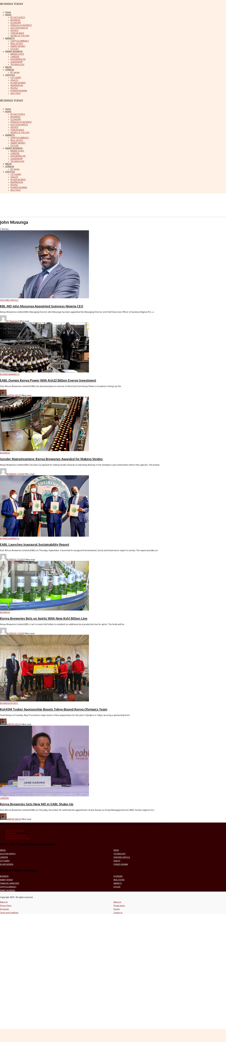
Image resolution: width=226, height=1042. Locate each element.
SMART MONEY (6, 880)
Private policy (119, 905)
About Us (4, 902)
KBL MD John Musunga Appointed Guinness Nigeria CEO (41, 306)
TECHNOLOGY (120, 854)
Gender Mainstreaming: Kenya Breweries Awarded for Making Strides (51, 459)
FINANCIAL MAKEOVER (9, 883)
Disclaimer (4, 909)
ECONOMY (118, 876)
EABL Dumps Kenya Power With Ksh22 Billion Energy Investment (48, 380)
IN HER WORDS (6, 864)
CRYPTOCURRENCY (8, 887)
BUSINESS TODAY (15, 474)
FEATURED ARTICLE (122, 857)
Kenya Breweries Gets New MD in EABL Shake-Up (36, 804)
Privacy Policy (6, 905)
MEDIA (3, 850)
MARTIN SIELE (13, 395)
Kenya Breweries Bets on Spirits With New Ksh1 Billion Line (43, 618)
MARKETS (118, 883)
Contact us (118, 912)
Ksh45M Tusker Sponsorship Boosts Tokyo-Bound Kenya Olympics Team (53, 709)
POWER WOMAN (121, 864)
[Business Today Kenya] (12, 103)
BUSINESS (4, 876)
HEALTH (117, 861)
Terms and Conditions (9, 912)
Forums (117, 909)
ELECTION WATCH (7, 854)
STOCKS (117, 887)
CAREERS (4, 857)
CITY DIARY (5, 861)
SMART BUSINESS (7, 890)
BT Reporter (12, 321)
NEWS (116, 850)
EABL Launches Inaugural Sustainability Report (34, 544)
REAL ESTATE (119, 880)
